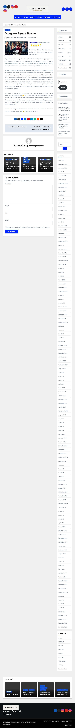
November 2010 (62, 584)
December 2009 (62, 623)
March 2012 (61, 526)
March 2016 (61, 341)
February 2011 (62, 573)
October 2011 (62, 546)
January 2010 (62, 619)
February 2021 (62, 210)
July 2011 (61, 557)
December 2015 (62, 353)
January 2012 (62, 534)
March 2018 (61, 280)
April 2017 (61, 299)
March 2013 (61, 480)
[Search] (65, 148)
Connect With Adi (12, 711)
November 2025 (62, 168)
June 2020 (61, 218)
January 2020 (62, 229)
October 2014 (62, 407)
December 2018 (62, 253)
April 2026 (61, 160)
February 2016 (62, 345)
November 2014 (62, 403)
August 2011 (61, 553)
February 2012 (62, 530)
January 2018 (62, 283)
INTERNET (61, 41)
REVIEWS (18, 17)
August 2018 (62, 264)
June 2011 (61, 561)
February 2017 (62, 307)
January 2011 (62, 577)
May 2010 (61, 604)
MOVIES (25, 17)
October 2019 (62, 237)
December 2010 (62, 580)
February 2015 (62, 391)
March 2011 (61, 569)
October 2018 (62, 256)
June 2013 (61, 469)
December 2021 (62, 187)
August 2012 (62, 507)
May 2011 (61, 565)
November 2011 (62, 542)
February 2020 (62, 226)
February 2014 (62, 438)
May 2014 (61, 426)
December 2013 (62, 445)
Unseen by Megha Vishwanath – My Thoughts (63, 126)
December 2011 (62, 538)
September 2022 (63, 183)
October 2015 (62, 361)
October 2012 (62, 499)
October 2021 (62, 191)
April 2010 (61, 607)
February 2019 (62, 249)
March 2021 (61, 206)
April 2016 (61, 337)
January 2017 (62, 310)
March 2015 (61, 388)
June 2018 (61, 272)
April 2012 (61, 523)
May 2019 (61, 245)
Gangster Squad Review (20, 33)
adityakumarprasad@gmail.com (17, 37)
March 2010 (61, 611)
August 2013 (62, 461)
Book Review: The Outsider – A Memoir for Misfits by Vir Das (64, 109)
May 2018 (61, 276)
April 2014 (61, 430)
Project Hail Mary (63, 103)
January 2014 (62, 442)
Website (7, 220)
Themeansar (6, 724)
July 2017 (61, 295)
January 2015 (62, 395)
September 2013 (63, 457)
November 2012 (62, 496)
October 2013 (62, 453)
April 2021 (61, 202)
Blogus (33, 722)
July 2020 (61, 214)
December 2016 (62, 314)
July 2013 (61, 465)
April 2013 (61, 476)
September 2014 (63, 411)
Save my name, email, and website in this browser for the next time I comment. (28, 227)
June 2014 (61, 422)
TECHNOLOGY (62, 60)
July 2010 (61, 596)
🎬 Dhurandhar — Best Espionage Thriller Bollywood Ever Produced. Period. (63, 117)
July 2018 (61, 268)
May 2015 (61, 380)
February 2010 (62, 615)
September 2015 (63, 364)
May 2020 (61, 222)
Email (7, 213)
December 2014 (62, 399)
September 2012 (63, 503)
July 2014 (61, 418)
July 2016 (61, 326)
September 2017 (63, 291)
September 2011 (62, 550)
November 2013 (62, 449)
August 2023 (62, 179)
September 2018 (63, 260)
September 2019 (63, 241)
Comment (8, 184)
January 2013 (62, 488)
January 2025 (62, 175)
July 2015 (61, 372)
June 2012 (61, 515)
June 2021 (61, 199)
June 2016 (61, 330)
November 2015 (62, 357)
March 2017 (61, 303)
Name (7, 205)
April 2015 (61, 384)
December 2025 (62, 164)
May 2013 (61, 472)
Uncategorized (62, 68)
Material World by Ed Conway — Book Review (64, 133)
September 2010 (63, 592)
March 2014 (61, 434)
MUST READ (56, 17)
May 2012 (61, 519)
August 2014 (62, 415)
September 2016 (63, 322)
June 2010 (61, 600)
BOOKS (32, 17)
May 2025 (61, 172)
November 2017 (62, 287)
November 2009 (62, 627)
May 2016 (61, 334)
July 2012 (61, 511)
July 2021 (61, 195)
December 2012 (62, 492)
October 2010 (62, 588)
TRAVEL (39, 17)
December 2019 (62, 233)
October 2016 (62, 318)
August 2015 (62, 368)
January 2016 (62, 349)
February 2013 (62, 484)
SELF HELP (47, 17)
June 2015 (61, 376)
